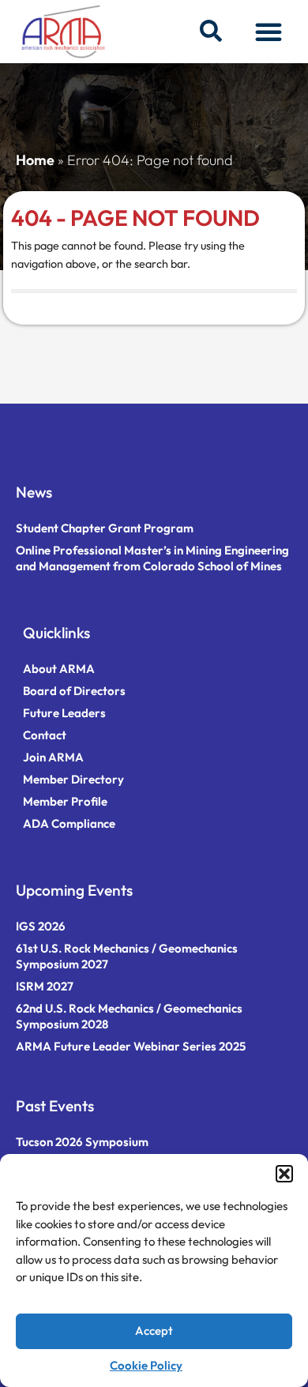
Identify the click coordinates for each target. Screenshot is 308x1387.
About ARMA (59, 668)
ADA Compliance (69, 823)
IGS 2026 (41, 926)
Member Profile (65, 801)
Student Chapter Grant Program (104, 528)
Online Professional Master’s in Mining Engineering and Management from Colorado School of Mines (152, 558)
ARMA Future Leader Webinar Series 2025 (131, 1046)
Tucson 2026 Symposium (82, 1141)
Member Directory (73, 779)
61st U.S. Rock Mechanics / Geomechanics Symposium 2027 (127, 956)
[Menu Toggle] (268, 31)
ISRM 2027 (44, 986)
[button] (284, 1174)
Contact (44, 734)
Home (35, 160)
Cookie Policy (146, 1365)
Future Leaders (64, 712)
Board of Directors (74, 690)
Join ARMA (53, 757)
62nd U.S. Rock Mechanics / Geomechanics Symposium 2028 (129, 1016)
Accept (154, 1330)
